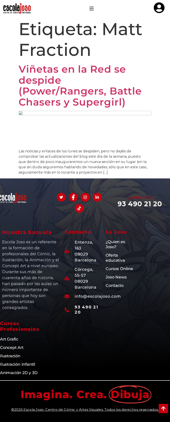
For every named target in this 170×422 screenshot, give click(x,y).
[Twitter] (61, 197)
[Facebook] (73, 197)
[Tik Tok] (79, 208)
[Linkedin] (97, 197)
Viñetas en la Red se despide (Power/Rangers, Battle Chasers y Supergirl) (80, 85)
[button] (91, 8)
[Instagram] (85, 197)
